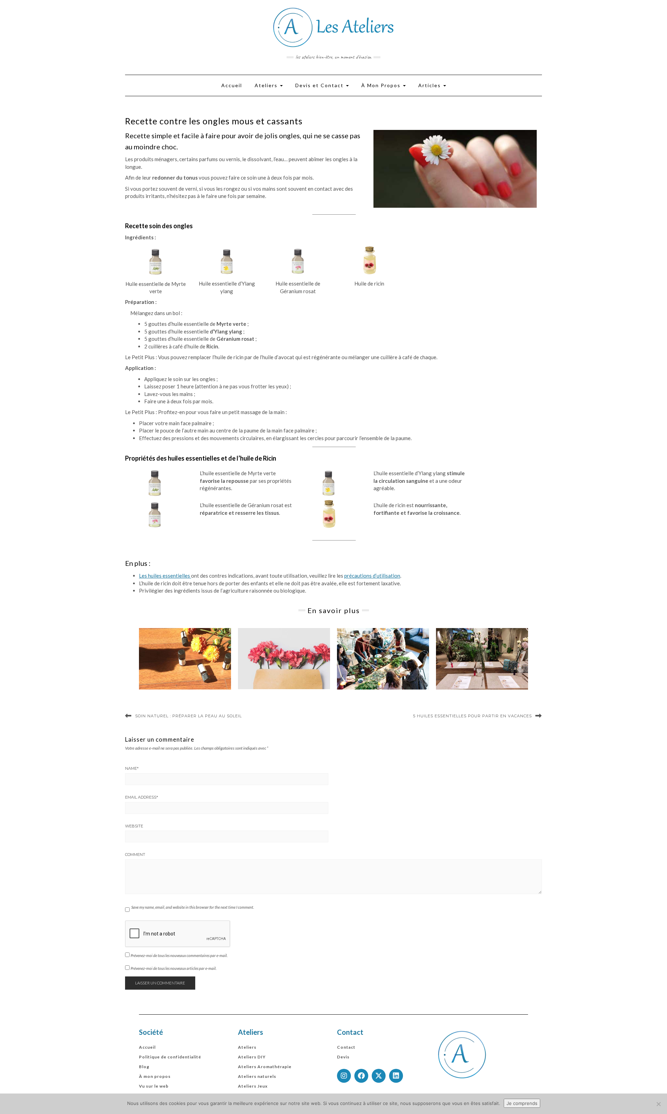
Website (134, 826)
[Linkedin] (396, 1076)
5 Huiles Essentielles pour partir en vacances (472, 715)
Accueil (231, 85)
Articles (430, 85)
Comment (135, 854)
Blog (144, 1066)
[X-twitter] (379, 1076)
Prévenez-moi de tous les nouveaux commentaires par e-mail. (179, 955)
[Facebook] (361, 1076)
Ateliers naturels (257, 1076)
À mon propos (155, 1076)
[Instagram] (344, 1076)
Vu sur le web (153, 1086)
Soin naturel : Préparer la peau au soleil (188, 715)
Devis (343, 1056)
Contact (346, 1047)
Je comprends (522, 1103)
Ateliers (267, 85)
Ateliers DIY (252, 1056)
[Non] (658, 1103)
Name (132, 768)
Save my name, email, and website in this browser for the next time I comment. (192, 907)
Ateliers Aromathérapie (264, 1066)
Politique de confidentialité (170, 1056)
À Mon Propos (381, 85)
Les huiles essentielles (165, 575)
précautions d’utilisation (372, 575)
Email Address (141, 797)
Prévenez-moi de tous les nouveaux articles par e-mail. (173, 968)
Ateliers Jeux (252, 1086)
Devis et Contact (320, 85)
